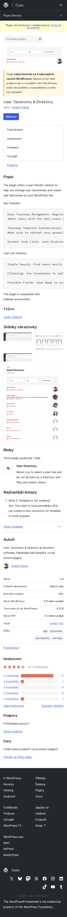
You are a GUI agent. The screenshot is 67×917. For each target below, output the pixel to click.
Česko (16, 870)
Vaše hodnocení (13, 705)
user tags (57, 638)
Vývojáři (12, 156)
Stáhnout (11, 116)
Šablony (40, 784)
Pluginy (39, 790)
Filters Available (13, 526)
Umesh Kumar (20, 107)
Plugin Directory (12, 15)
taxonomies (56, 631)
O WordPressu (12, 778)
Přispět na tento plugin (17, 757)
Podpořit (40, 819)
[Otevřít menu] (61, 5)
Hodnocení (14, 138)
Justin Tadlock (12, 317)
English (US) (57, 623)
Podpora (12, 165)
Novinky (8, 784)
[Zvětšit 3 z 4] (27, 357)
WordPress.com (13, 837)
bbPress (8, 848)
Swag (40, 825)
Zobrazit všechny (52, 705)
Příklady (40, 778)
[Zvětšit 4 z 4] (59, 369)
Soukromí (9, 796)
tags (45, 631)
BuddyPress (11, 855)
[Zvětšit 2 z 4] (59, 337)
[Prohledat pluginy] (39, 39)
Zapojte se (42, 807)
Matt (6, 842)
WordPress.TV (12, 825)
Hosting (8, 790)
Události (40, 813)
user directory (42, 638)
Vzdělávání (10, 807)
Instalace (13, 147)
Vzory (39, 796)
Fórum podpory (13, 731)
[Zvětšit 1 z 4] (27, 337)
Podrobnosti (15, 129)
